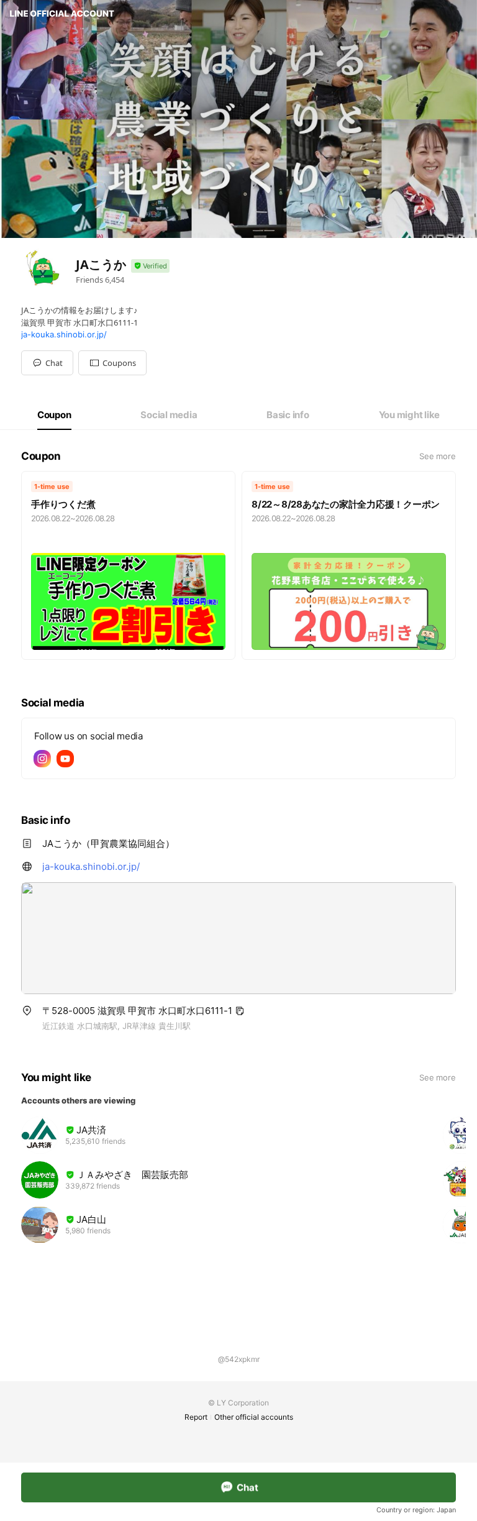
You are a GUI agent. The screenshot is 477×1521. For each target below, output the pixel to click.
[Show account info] (150, 266)
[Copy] (239, 1011)
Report (195, 1417)
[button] (112, 362)
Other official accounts (253, 1417)
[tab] (54, 415)
